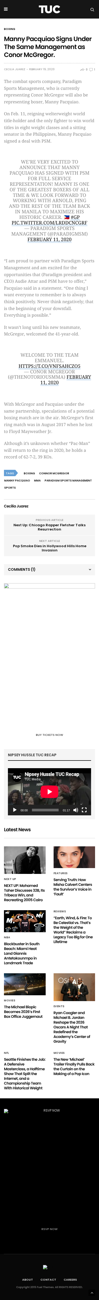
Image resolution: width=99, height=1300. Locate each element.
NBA (7, 937)
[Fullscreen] (84, 810)
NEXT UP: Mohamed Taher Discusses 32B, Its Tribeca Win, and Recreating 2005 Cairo (24, 893)
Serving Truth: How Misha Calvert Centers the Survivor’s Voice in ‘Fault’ (73, 887)
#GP (75, 217)
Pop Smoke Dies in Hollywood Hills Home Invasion (49, 548)
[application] (49, 791)
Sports (10, 488)
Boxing (9, 29)
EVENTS (59, 1006)
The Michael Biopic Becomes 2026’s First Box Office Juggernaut (23, 1011)
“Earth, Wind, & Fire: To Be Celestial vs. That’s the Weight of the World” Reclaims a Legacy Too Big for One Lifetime (73, 929)
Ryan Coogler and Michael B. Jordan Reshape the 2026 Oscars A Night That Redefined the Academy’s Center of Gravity (72, 1027)
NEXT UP (10, 879)
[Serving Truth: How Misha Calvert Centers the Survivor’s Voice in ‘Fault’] (74, 857)
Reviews (60, 911)
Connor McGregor (54, 473)
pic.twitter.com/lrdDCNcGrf (49, 223)
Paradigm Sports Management (68, 481)
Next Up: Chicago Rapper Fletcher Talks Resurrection (49, 527)
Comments (22, 569)
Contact (48, 1279)
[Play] (14, 810)
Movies (9, 1000)
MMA (37, 481)
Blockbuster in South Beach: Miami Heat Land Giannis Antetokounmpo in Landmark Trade (22, 953)
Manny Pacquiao (17, 481)
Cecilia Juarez (14, 69)
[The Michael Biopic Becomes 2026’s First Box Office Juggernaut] (25, 984)
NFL (6, 1053)
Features (61, 873)
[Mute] (75, 810)
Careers (70, 1279)
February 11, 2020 (49, 239)
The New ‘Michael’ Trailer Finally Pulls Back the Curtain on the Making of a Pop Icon (74, 1066)
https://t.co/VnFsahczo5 (49, 366)
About (27, 1279)
